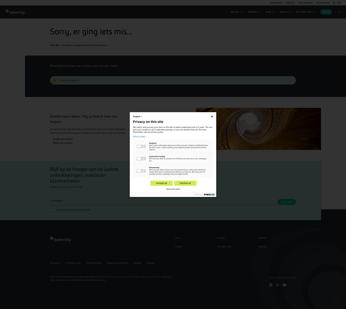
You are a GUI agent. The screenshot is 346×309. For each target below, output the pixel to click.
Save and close (173, 189)
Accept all (161, 183)
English (136, 116)
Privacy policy (139, 136)
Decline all (185, 183)
